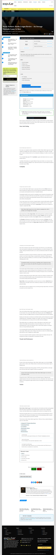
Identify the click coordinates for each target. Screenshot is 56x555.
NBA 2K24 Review (24, 431)
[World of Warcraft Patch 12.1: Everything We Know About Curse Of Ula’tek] (5, 63)
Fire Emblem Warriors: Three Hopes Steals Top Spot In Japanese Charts (36, 509)
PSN (45, 493)
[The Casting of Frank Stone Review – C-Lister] (5, 44)
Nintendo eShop (26, 85)
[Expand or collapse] (45, 118)
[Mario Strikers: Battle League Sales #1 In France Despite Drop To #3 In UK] (25, 505)
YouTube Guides (45, 533)
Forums (44, 530)
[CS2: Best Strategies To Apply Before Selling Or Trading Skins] (5, 56)
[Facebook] (32, 482)
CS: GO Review (24, 426)
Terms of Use (20, 533)
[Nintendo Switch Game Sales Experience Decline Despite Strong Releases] (48, 505)
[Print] (41, 482)
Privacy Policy (20, 530)
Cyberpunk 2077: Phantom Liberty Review (28, 423)
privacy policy (47, 550)
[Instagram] (28, 545)
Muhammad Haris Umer (7, 33)
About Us (7, 530)
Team (6, 531)
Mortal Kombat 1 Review (25, 428)
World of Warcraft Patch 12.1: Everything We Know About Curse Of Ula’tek (12, 63)
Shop (31, 531)
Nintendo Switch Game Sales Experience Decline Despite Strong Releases (48, 509)
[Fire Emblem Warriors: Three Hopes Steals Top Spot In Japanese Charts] (36, 505)
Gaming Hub (32, 530)
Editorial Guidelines (8, 533)
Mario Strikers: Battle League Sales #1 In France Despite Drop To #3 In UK (24, 509)
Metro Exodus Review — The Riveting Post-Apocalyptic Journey (12, 40)
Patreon (31, 533)
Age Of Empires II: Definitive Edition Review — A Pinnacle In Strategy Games (12, 48)
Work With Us (45, 534)
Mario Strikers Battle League (26, 476)
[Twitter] (34, 482)
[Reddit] (37, 482)
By (3, 33)
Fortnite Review (23, 429)
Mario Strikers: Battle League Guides (31, 86)
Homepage (7, 534)
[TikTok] (30, 545)
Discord (44, 531)
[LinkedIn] (35, 482)
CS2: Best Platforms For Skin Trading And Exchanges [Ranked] (12, 59)
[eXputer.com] (8, 4)
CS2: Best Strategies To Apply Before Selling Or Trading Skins (12, 55)
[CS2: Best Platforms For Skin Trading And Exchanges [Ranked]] (5, 59)
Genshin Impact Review (25, 424)
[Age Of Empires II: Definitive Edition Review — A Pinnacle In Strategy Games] (5, 48)
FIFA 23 (22, 453)
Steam (48, 493)
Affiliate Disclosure (20, 534)
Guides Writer (28, 488)
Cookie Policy (20, 531)
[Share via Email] (39, 482)
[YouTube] (26, 545)
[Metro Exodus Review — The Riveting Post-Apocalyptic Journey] (5, 40)
